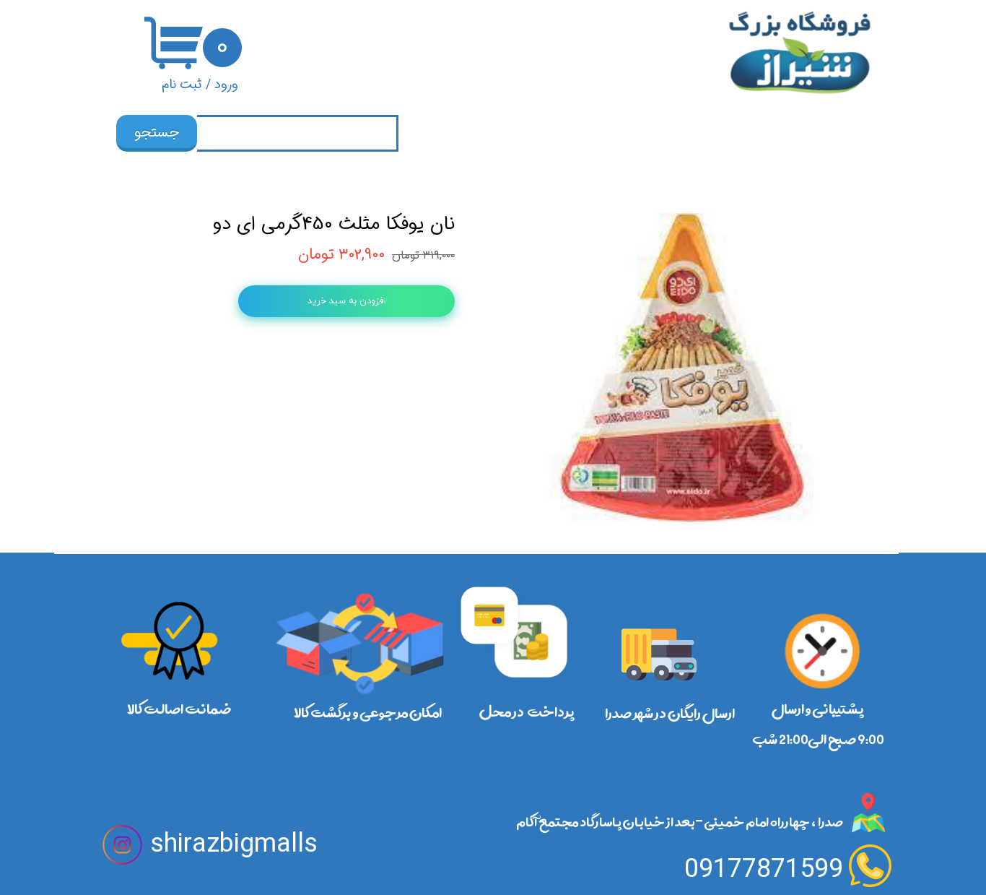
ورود (226, 84)
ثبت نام (182, 84)
